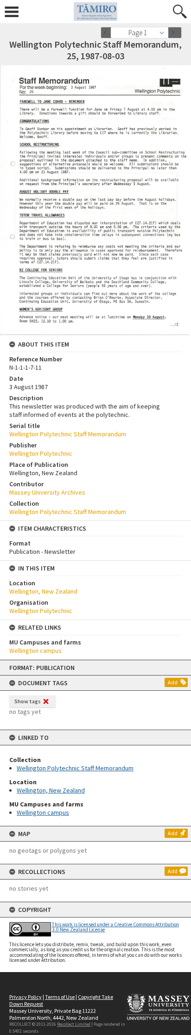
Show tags (27, 701)
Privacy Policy (25, 996)
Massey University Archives (47, 492)
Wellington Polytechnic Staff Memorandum (75, 768)
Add (173, 682)
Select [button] (164, 32)
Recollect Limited (73, 1024)
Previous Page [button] (107, 32)
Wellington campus (43, 812)
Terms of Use (60, 996)
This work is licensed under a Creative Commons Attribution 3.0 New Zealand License (115, 927)
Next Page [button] (174, 32)
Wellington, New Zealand (51, 790)
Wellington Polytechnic (40, 453)
